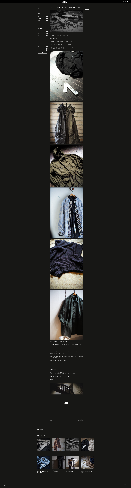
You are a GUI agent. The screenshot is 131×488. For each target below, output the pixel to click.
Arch (42, 16)
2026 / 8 (42, 31)
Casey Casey (87, 10)
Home (3, 1)
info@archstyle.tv (66, 408)
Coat (42, 46)
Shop (7, 1)
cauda (42, 20)
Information (12, 1)
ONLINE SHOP (19, 1)
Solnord (42, 18)
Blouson (42, 48)
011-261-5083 (67, 406)
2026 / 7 (42, 33)
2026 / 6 (42, 35)
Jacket (42, 50)
